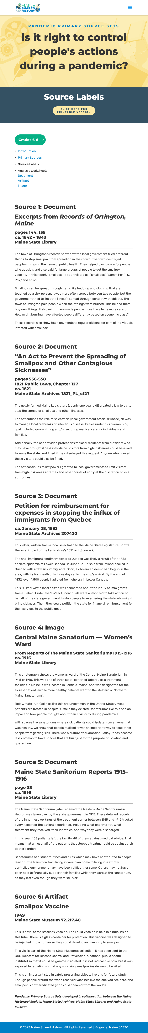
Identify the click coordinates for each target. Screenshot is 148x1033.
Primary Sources (30, 157)
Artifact (23, 180)
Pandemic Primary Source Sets (73, 26)
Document (25, 175)
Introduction (27, 151)
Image (22, 185)
